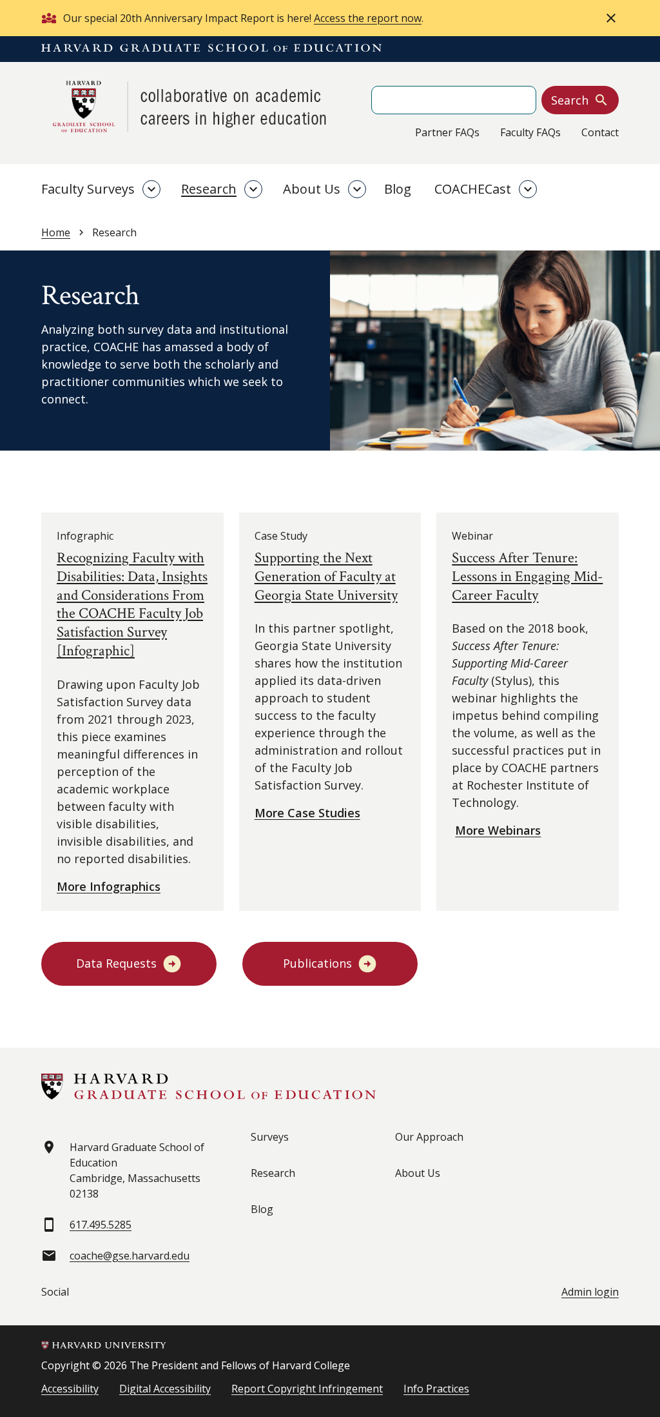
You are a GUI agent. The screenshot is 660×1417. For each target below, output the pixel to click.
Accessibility (70, 1388)
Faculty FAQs (530, 132)
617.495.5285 (100, 1225)
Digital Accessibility (165, 1388)
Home (55, 232)
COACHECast (472, 189)
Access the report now (368, 18)
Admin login (590, 1292)
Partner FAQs (447, 132)
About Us (311, 189)
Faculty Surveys (88, 189)
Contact (600, 132)
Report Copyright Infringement (307, 1388)
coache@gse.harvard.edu (129, 1256)
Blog (397, 189)
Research (209, 189)
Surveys (270, 1137)
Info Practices (436, 1388)
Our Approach (429, 1137)
